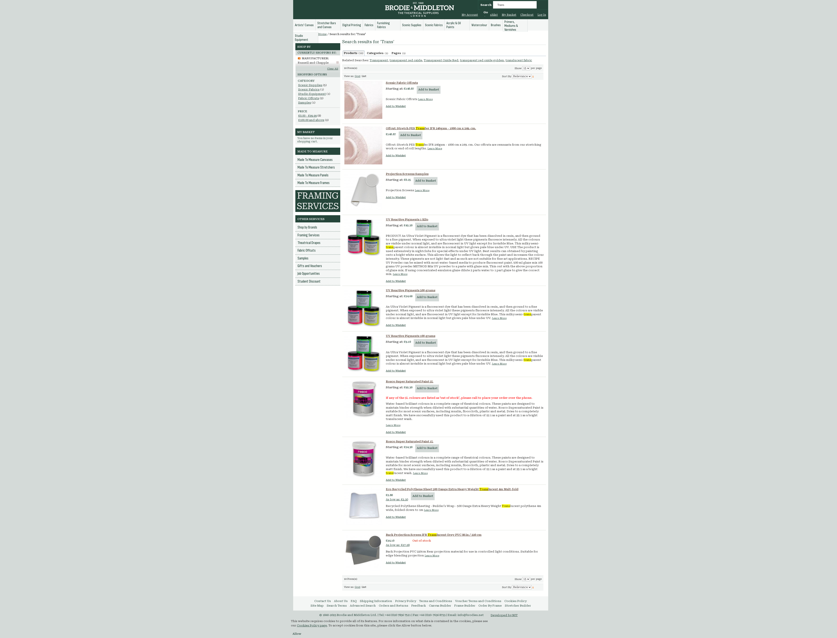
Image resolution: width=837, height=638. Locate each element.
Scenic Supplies (310, 85)
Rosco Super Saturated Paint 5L (409, 381)
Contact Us (322, 601)
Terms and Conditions (435, 601)
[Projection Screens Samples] (363, 191)
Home (322, 34)
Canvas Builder (440, 605)
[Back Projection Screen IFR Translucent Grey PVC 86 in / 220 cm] (363, 552)
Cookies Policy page (312, 625)
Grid (357, 76)
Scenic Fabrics (309, 89)
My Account (470, 14)
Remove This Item (337, 62)
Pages (399, 53)
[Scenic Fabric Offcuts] (363, 100)
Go (485, 12)
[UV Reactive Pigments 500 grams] (363, 307)
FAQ (354, 601)
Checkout (527, 14)
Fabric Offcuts (308, 98)
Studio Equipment (312, 94)
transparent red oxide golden (482, 60)
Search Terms (337, 605)
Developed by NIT (504, 615)
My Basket (509, 14)
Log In (542, 14)
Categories (377, 53)
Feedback (418, 605)
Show (518, 68)
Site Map (317, 605)
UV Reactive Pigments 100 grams (410, 336)
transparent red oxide (406, 60)
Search (486, 5)
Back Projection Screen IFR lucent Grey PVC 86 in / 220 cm (433, 534)
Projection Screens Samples (407, 174)
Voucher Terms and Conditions (478, 601)
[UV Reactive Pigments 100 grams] (363, 353)
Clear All (332, 68)
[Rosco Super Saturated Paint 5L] (363, 399)
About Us (341, 601)
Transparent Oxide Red (441, 60)
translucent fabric (518, 60)
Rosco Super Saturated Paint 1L (409, 441)
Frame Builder (464, 605)
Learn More (425, 99)
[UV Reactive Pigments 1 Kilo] (363, 237)
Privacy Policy (405, 601)
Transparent (379, 60)
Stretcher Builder (518, 605)
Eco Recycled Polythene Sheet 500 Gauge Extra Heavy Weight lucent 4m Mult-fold (452, 489)
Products (353, 53)
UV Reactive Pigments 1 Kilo (407, 219)
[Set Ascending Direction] (533, 76)
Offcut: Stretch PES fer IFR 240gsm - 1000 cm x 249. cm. (431, 128)
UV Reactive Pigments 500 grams (410, 290)
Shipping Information (376, 601)
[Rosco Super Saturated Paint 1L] (363, 459)
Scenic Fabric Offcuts (402, 82)
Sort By (506, 76)
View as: (349, 76)
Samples (304, 102)
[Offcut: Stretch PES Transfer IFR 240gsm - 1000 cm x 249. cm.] (363, 145)
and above (311, 120)
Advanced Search (363, 605)
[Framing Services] (317, 192)
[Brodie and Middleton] (419, 10)
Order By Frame (490, 605)
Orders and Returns (393, 605)
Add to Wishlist (396, 106)
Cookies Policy (515, 601)
